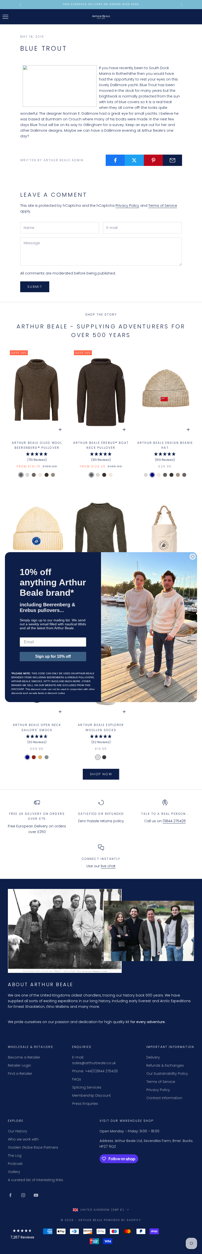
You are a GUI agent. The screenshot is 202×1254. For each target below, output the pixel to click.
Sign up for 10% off (53, 656)
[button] (22, 1235)
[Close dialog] (192, 556)
